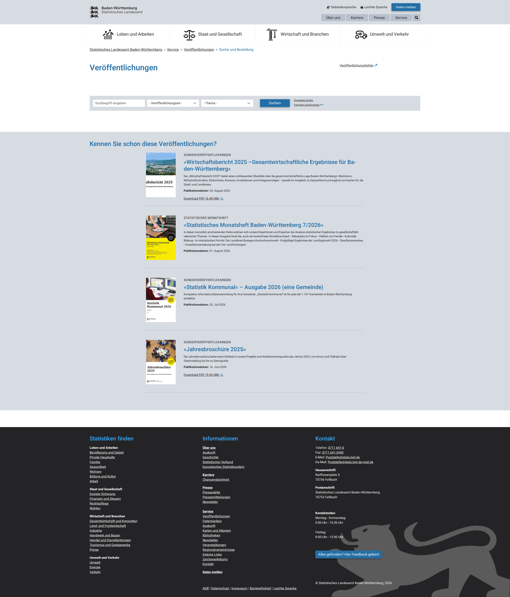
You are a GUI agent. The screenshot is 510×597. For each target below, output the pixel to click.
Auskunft (209, 452)
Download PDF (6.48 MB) (202, 198)
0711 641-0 (336, 447)
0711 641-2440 (332, 452)
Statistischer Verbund (218, 462)
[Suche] (416, 18)
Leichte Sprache (285, 588)
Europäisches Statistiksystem (223, 467)
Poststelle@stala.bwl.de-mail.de (350, 462)
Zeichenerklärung (215, 559)
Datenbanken (212, 521)
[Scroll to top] (501, 588)
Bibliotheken (211, 535)
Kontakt (208, 564)
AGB (206, 588)
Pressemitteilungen (216, 497)
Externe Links (212, 554)
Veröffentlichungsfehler (357, 65)
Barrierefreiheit (260, 588)
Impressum (239, 588)
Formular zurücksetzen (307, 105)
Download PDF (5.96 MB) (202, 375)
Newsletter (210, 502)
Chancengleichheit (216, 479)
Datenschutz (220, 588)
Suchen (275, 103)
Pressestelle (211, 492)
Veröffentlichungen (216, 516)
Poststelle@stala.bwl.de (343, 457)
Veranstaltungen (214, 545)
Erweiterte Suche (303, 100)
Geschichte (211, 457)
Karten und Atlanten (217, 530)
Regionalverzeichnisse (219, 549)
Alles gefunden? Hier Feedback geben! (348, 554)
